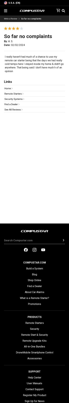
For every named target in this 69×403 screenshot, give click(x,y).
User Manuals (34, 383)
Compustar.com (34, 262)
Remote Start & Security (34, 334)
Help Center (34, 377)
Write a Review (10, 19)
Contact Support (34, 389)
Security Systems (13, 99)
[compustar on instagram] (34, 250)
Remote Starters (13, 93)
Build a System (34, 268)
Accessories (34, 358)
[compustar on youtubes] (43, 250)
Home (8, 88)
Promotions (34, 304)
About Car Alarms (34, 292)
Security (34, 328)
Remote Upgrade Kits (34, 340)
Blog (34, 274)
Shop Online (34, 280)
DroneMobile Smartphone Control (34, 352)
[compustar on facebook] (26, 250)
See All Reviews (13, 109)
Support (34, 371)
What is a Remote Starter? (34, 298)
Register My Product (34, 395)
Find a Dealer (11, 104)
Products (35, 317)
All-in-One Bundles (34, 346)
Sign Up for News (34, 401)
